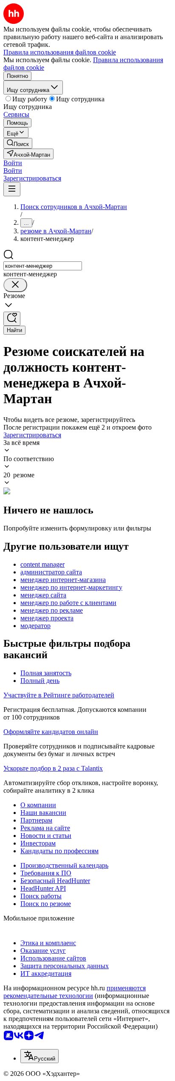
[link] (17, 143)
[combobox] (42, 265)
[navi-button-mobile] (11, 189)
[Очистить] (15, 285)
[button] (12, 162)
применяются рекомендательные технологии (74, 991)
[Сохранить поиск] (11, 319)
